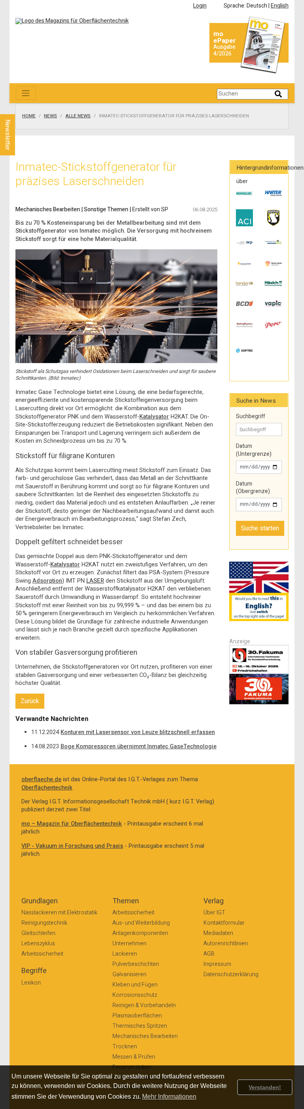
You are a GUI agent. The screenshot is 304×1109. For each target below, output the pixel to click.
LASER (95, 581)
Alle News (78, 116)
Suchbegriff (250, 417)
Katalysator (154, 417)
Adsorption (47, 581)
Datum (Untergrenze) (254, 450)
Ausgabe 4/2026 (224, 50)
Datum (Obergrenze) (253, 487)
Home (29, 116)
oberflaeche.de (41, 779)
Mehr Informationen (169, 1096)
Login (200, 6)
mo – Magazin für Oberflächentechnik (71, 824)
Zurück (30, 701)
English (280, 6)
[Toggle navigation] (26, 93)
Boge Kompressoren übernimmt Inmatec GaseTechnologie (139, 746)
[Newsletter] (20, 106)
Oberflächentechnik (46, 788)
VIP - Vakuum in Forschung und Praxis (72, 846)
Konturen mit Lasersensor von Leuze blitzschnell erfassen (138, 732)
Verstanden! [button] (265, 1087)
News (50, 116)
